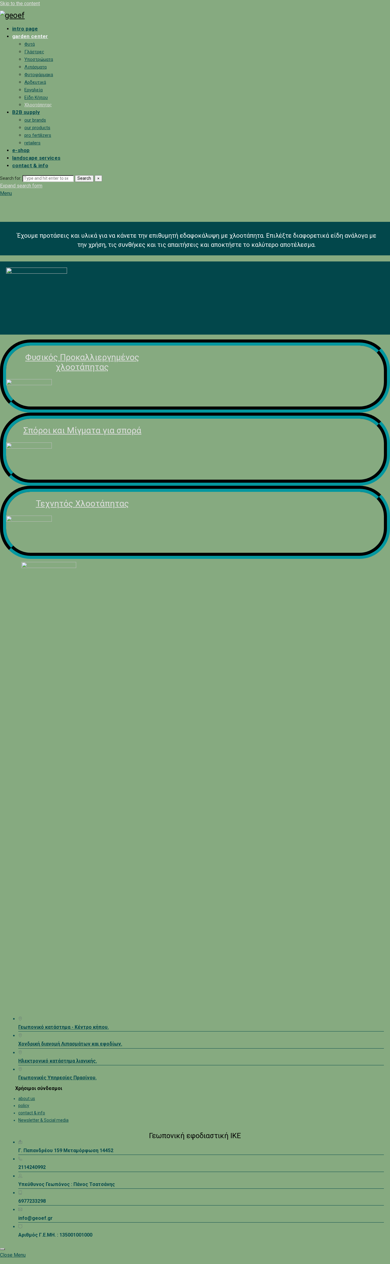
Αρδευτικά (35, 82)
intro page (25, 29)
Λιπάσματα (35, 67)
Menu (6, 193)
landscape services (36, 158)
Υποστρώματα (38, 59)
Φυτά (29, 44)
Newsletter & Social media (43, 1120)
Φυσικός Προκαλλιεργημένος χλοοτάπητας (82, 362)
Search (84, 178)
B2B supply (26, 112)
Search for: (10, 178)
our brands (35, 120)
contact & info (30, 165)
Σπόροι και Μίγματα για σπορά (82, 430)
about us (26, 1098)
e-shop (21, 150)
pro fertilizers (37, 135)
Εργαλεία (33, 90)
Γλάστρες (34, 52)
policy (23, 1105)
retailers (32, 143)
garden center (30, 36)
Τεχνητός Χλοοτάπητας (82, 504)
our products (37, 127)
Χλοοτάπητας (38, 105)
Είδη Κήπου (36, 97)
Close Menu (13, 1255)
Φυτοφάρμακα (38, 74)
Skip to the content (20, 3)
